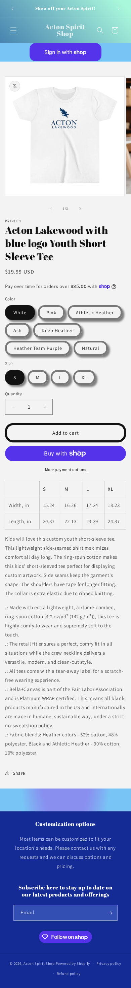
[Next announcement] (118, 8)
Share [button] (19, 773)
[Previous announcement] (12, 8)
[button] (13, 30)
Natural (90, 348)
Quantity (13, 394)
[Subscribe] (109, 913)
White (20, 312)
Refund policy (69, 973)
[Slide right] (80, 208)
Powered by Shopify (73, 963)
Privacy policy (108, 963)
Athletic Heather (95, 312)
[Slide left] (50, 208)
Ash (17, 330)
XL (84, 377)
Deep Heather (57, 330)
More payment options (65, 469)
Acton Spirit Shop (39, 963)
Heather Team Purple (37, 348)
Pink (51, 312)
